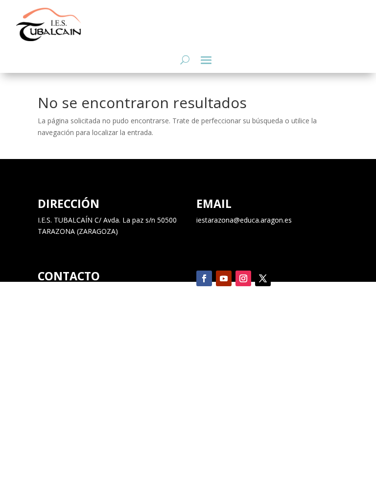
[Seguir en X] (263, 278)
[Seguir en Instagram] (243, 278)
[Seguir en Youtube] (224, 278)
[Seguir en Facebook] (204, 278)
